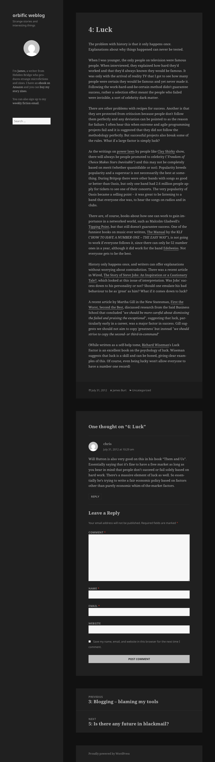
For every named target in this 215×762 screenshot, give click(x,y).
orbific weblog (29, 15)
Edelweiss (171, 248)
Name (94, 588)
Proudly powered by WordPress (109, 753)
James (21, 71)
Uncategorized (141, 390)
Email (94, 606)
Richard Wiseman (155, 345)
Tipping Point (99, 226)
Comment (97, 532)
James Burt (119, 390)
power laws (126, 151)
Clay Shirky (166, 151)
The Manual (156, 232)
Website (95, 623)
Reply (95, 496)
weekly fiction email (26, 103)
